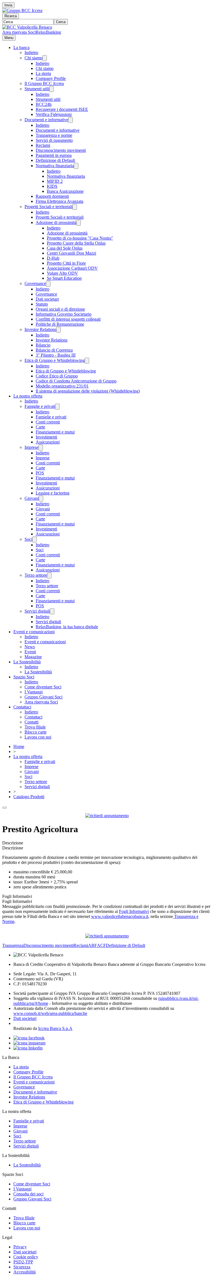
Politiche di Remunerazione (60, 324)
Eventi (30, 651)
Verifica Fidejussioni (54, 114)
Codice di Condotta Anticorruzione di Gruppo (76, 381)
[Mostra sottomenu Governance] (48, 284)
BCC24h (44, 104)
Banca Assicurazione (65, 191)
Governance (35, 283)
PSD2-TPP (23, 1261)
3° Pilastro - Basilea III (56, 355)
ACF (101, 945)
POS (40, 473)
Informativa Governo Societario (63, 314)
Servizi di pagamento (54, 140)
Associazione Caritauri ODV (72, 268)
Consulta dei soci (28, 1194)
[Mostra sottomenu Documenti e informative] (70, 120)
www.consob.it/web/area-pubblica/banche (50, 1013)
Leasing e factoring (52, 493)
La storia (43, 73)
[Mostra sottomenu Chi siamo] (44, 58)
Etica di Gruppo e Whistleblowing (55, 360)
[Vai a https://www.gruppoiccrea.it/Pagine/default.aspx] (22, 10)
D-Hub (53, 258)
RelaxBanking (48, 32)
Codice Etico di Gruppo (57, 376)
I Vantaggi (34, 692)
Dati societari (47, 299)
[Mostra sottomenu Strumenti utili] (51, 89)
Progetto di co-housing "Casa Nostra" (80, 238)
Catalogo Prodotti (28, 796)
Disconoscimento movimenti (61, 150)
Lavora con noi (38, 737)
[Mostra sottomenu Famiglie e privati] (57, 407)
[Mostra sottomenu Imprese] (40, 447)
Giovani (32, 498)
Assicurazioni (48, 442)
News (30, 646)
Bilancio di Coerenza (54, 350)
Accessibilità (24, 1272)
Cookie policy (25, 1256)
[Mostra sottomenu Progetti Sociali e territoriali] (74, 207)
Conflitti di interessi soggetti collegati (68, 319)
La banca (21, 47)
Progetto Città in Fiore (66, 263)
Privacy (20, 1246)
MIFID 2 (55, 181)
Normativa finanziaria (55, 165)
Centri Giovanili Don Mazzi (71, 253)
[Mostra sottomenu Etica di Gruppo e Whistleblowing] (87, 361)
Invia (8, 5)
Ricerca (10, 16)
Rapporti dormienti (52, 196)
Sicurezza (21, 1267)
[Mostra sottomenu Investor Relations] (58, 330)
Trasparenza (12, 945)
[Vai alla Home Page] (27, 27)
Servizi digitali (37, 611)
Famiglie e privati (40, 406)
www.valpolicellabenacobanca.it (119, 916)
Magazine (33, 656)
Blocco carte (36, 732)
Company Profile (51, 78)
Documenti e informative (46, 119)
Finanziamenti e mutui (55, 432)
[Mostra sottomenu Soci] (34, 539)
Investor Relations (40, 329)
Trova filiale (35, 727)
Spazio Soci (23, 676)
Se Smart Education (64, 278)
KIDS (52, 186)
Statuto (42, 304)
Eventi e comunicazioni (34, 631)
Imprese (31, 447)
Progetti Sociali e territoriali (48, 206)
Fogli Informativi (134, 911)
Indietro (31, 52)
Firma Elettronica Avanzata (59, 201)
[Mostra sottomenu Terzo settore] (49, 575)
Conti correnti (48, 422)
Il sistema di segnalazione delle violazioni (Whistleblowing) (88, 391)
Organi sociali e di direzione (60, 309)
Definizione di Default (55, 160)
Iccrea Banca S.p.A (55, 1028)
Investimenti (46, 437)
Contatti (31, 722)
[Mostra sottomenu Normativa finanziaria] (76, 166)
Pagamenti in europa (54, 155)
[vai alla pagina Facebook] (29, 1038)
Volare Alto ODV (62, 273)
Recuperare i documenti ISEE (62, 109)
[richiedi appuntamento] (107, 815)
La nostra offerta (27, 396)
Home (18, 746)
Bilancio (43, 345)
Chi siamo (33, 57)
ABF (92, 945)
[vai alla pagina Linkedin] (28, 1048)
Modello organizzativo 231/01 (62, 386)
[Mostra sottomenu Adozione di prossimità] (78, 223)
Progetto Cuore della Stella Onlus (76, 243)
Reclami (43, 145)
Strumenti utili (37, 88)
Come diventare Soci (43, 686)
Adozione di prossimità (56, 222)
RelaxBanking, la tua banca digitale (67, 626)
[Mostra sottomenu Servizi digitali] (52, 611)
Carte (40, 427)
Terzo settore (36, 575)
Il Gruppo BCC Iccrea (44, 83)
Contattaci (22, 707)
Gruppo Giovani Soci (43, 697)
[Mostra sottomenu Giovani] (41, 498)
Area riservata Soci (19, 32)
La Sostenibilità (27, 661)
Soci (28, 539)
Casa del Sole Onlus (64, 248)
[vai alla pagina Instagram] (29, 1043)
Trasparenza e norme (54, 135)
